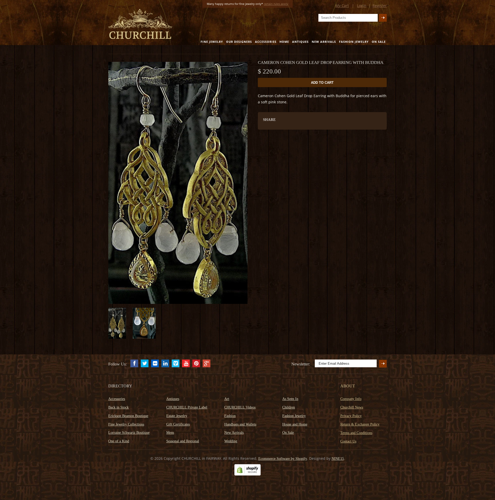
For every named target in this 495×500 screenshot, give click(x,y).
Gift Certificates (178, 424)
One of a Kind (118, 441)
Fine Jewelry (212, 42)
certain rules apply (276, 4)
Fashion (230, 416)
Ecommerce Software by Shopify (282, 459)
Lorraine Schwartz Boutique (129, 433)
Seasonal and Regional (182, 441)
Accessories (265, 42)
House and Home (294, 424)
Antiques (300, 42)
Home (284, 42)
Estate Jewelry (176, 416)
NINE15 (338, 459)
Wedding (230, 441)
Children (288, 407)
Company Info (350, 399)
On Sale (379, 42)
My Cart (342, 5)
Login (361, 5)
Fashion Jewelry (354, 42)
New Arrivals (324, 42)
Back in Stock (118, 407)
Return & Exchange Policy (360, 424)
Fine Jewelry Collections (126, 424)
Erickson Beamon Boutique (128, 416)
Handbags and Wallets (240, 424)
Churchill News (351, 407)
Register (380, 5)
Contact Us (348, 441)
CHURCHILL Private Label (186, 407)
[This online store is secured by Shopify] (247, 474)
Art (226, 399)
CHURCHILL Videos (239, 407)
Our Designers (239, 42)
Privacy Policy (351, 416)
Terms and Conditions (356, 433)
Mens (170, 433)
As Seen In (290, 399)
